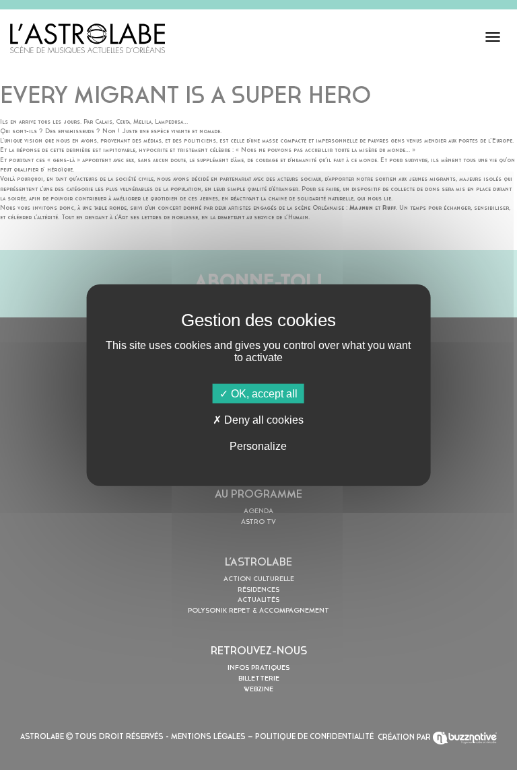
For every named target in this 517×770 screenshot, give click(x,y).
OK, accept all (263, 393)
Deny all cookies (262, 419)
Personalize (258, 446)
